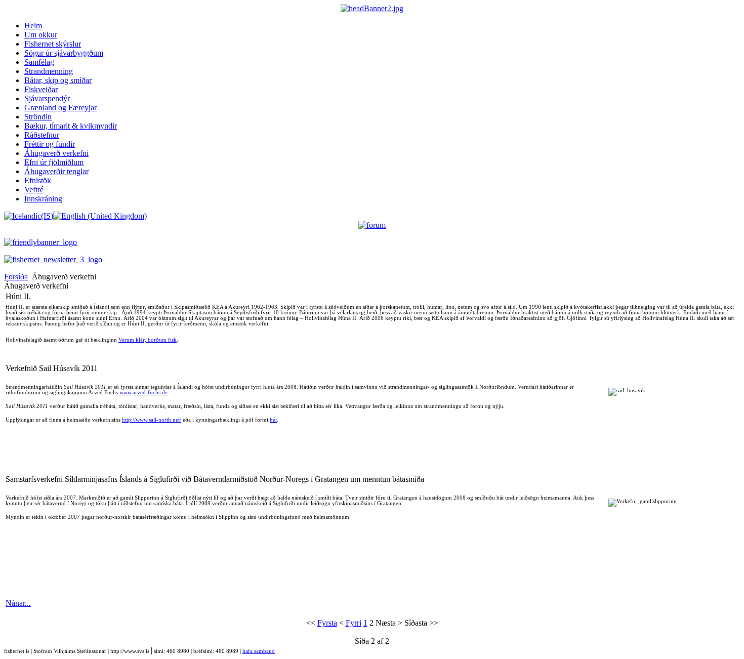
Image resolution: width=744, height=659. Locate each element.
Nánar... (18, 603)
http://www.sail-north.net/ (151, 420)
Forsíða (16, 276)
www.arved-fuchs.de (143, 392)
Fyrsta (327, 623)
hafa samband (258, 651)
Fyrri (353, 623)
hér (273, 420)
